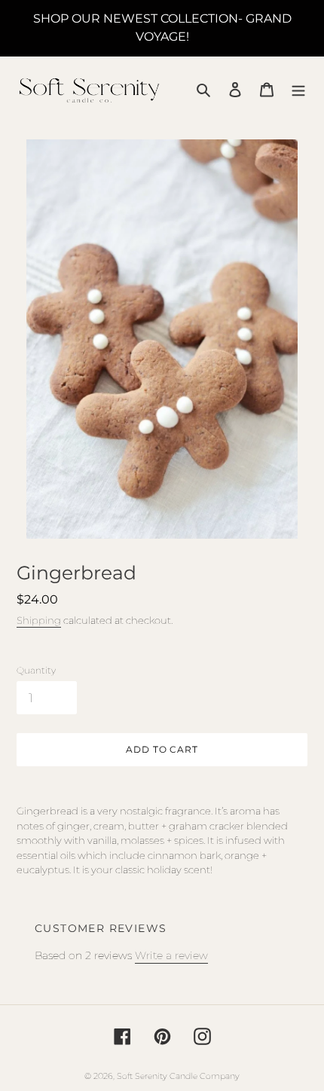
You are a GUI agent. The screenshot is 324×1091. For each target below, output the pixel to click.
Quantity (36, 670)
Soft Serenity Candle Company (178, 1076)
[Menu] (298, 89)
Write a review (171, 955)
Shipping (39, 620)
